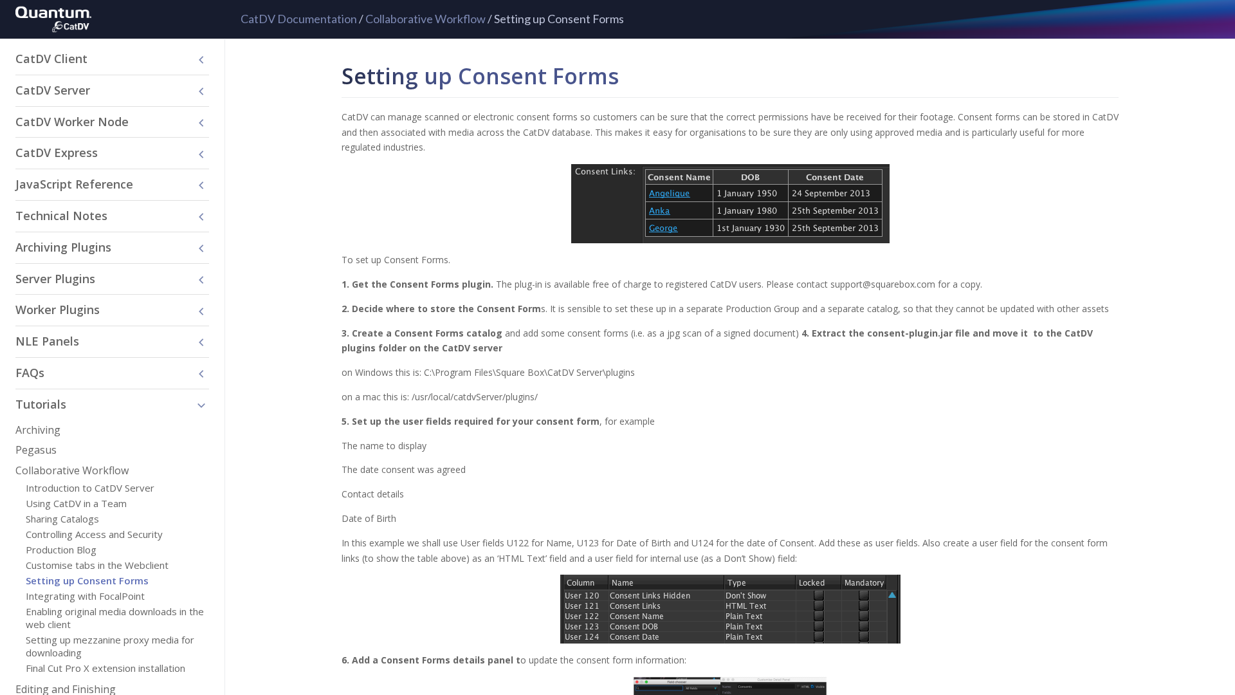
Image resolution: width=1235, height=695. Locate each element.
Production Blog (61, 549)
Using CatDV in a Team (76, 503)
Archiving (37, 430)
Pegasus (36, 450)
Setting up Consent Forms (87, 580)
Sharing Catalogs (62, 518)
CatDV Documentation (299, 19)
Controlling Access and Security (94, 534)
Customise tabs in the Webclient (97, 565)
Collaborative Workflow (425, 19)
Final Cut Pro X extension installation (105, 668)
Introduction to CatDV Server (90, 487)
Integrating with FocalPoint (85, 595)
